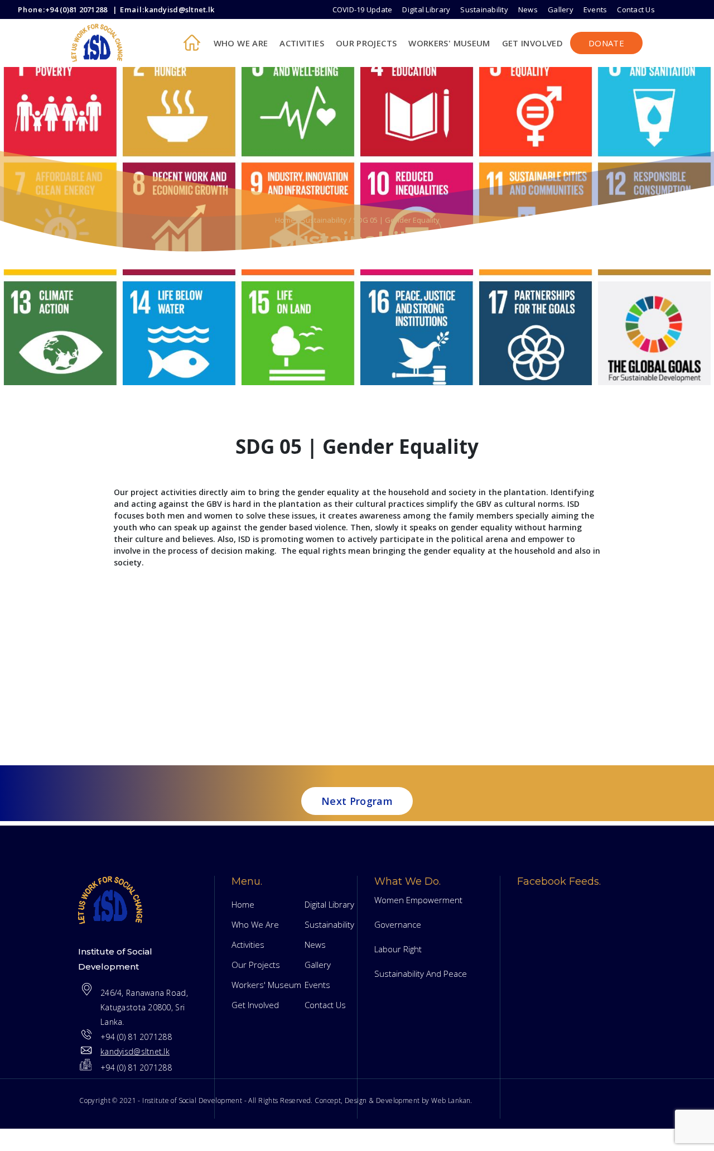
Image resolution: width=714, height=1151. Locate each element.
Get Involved (532, 43)
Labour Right (398, 949)
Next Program (357, 801)
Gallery (560, 9)
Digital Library (426, 9)
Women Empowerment (418, 899)
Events (595, 9)
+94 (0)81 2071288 (76, 9)
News (528, 9)
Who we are (241, 43)
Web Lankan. (451, 1100)
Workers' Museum (449, 43)
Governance (397, 924)
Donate (606, 43)
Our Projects (366, 43)
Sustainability (484, 9)
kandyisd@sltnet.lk (179, 9)
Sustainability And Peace (420, 973)
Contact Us (636, 9)
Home (285, 220)
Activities (301, 43)
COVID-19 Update (362, 9)
